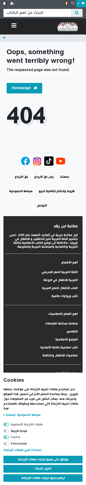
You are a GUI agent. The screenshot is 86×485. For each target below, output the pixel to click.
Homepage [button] (22, 88)
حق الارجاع (21, 177)
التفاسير (72, 331)
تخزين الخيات (43, 468)
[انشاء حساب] (13, 3)
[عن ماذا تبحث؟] (77, 13)
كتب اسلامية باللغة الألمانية (59, 347)
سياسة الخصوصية (29, 415)
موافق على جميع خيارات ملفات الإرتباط (43, 459)
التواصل (42, 205)
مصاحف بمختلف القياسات (61, 323)
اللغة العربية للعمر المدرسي (60, 272)
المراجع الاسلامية (66, 339)
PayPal (15, 437)
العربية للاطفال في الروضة (60, 280)
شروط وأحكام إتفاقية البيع (57, 191)
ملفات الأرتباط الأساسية (27, 424)
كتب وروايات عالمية (64, 296)
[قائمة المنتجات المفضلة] (73, 3)
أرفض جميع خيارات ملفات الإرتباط (43, 478)
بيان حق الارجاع (44, 177)
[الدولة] (66, 3)
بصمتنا (10, 415)
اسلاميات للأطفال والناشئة (60, 355)
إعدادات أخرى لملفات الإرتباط (22, 450)
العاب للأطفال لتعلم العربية (60, 288)
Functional (19, 443)
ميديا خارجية (19, 431)
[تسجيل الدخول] (5, 3)
